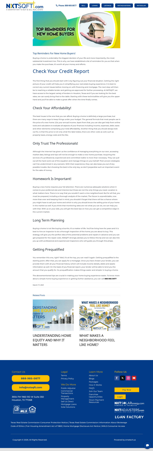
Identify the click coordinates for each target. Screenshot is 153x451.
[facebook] (117, 378)
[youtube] (134, 378)
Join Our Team (96, 391)
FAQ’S (91, 388)
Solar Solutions (68, 407)
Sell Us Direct (67, 401)
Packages (93, 382)
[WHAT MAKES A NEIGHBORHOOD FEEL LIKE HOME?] (99, 300)
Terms (64, 375)
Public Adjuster (68, 388)
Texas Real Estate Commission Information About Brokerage (98, 422)
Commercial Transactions (67, 392)
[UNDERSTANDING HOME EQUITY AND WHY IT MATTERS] (53, 300)
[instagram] (128, 378)
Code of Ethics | (18, 426)
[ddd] (129, 409)
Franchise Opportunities (95, 395)
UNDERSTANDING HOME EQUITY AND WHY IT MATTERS (52, 340)
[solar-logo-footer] (129, 402)
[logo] (24, 2)
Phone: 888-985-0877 (67, 5)
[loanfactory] (129, 416)
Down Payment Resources (96, 401)
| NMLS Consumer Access (113, 426)
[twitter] (122, 378)
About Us (93, 375)
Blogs (91, 378)
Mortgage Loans (68, 404)
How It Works (95, 385)
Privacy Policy (67, 378)
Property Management (67, 397)
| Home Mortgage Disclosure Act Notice (81, 426)
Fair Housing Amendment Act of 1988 (44, 426)
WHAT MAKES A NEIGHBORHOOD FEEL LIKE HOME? (97, 340)
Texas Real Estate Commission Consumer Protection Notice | (40, 422)
